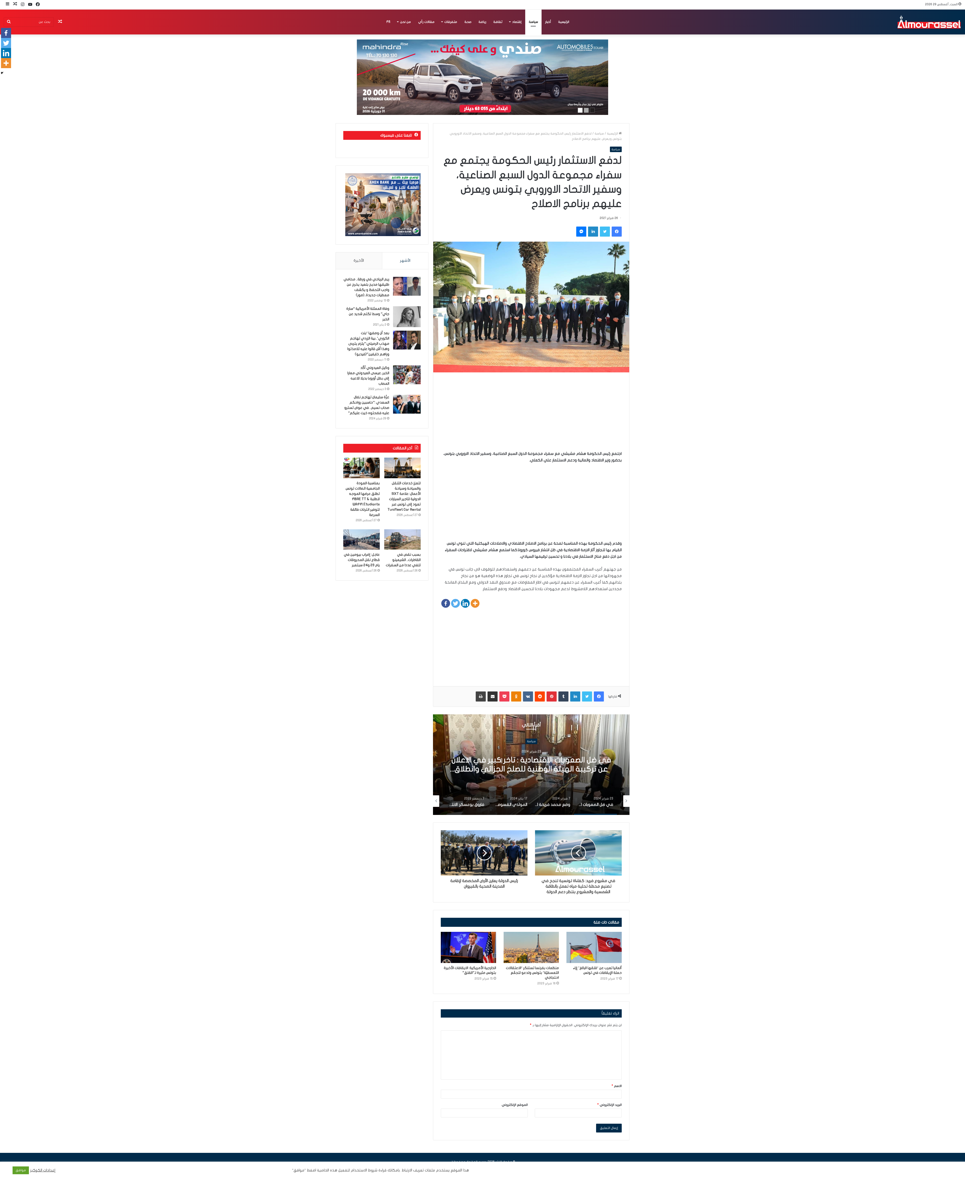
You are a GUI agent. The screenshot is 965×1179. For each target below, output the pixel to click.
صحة (467, 22)
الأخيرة (359, 260)
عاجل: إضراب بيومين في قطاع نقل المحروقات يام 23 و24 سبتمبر (362, 560)
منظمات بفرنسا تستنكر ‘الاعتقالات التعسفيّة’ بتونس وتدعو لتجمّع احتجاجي (532, 972)
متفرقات (450, 22)
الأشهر (405, 260)
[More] (475, 603)
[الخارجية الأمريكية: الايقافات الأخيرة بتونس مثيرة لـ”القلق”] (468, 947)
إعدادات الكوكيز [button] (43, 1170)
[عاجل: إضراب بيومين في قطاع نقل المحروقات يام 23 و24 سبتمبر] (361, 539)
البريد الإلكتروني (609, 1105)
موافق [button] (21, 1170)
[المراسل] (928, 21)
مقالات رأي (426, 22)
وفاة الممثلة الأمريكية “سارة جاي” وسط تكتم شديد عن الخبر (367, 314)
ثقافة (497, 22)
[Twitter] (455, 603)
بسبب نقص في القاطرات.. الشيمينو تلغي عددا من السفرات (403, 560)
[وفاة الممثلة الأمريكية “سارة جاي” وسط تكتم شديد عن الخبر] (407, 316)
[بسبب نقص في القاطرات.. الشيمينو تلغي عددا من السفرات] (402, 539)
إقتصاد (516, 22)
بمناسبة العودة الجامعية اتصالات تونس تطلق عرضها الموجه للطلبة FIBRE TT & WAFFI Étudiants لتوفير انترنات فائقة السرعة (363, 499)
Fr (388, 22)
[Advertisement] (531, 415)
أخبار (548, 22)
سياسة (533, 22)
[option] (531, 764)
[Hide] (2, 73)
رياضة (482, 22)
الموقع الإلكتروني (515, 1105)
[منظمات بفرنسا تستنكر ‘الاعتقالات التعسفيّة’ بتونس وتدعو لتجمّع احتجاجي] (531, 947)
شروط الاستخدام (363, 1170)
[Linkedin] (465, 603)
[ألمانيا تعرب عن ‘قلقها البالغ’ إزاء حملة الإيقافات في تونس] (594, 947)
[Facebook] (445, 603)
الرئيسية (563, 22)
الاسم (617, 1086)
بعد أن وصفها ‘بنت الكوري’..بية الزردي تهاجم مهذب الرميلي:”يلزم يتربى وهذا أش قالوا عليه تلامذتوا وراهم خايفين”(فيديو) (368, 343)
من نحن (405, 22)
